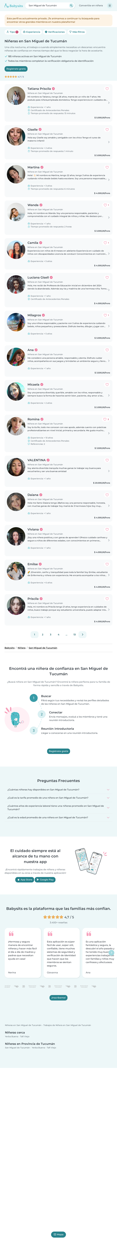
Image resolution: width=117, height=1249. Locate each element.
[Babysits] (14, 5)
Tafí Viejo (24, 1036)
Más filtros (78, 32)
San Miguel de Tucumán (17, 1048)
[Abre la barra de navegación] (109, 5)
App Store (26, 879)
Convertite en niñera (91, 5)
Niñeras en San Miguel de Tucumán (23, 1025)
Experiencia (33, 32)
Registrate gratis (16, 68)
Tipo (13, 32)
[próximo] (82, 634)
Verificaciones (56, 32)
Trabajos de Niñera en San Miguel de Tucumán (67, 1025)
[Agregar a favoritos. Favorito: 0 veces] (107, 88)
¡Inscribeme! (58, 997)
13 (74, 634)
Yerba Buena (11, 1036)
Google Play (46, 879)
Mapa (60, 1234)
